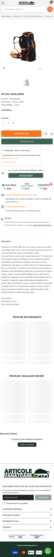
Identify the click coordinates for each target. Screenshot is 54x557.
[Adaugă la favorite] (46, 134)
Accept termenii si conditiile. (17, 503)
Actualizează (26, 175)
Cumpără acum (27, 141)
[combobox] (23, 9)
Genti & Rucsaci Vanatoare (33, 16)
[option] (27, 82)
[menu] (2, 3)
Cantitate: (5, 118)
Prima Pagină (6, 16)
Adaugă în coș (21, 134)
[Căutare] (27, 9)
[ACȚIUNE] (51, 134)
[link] (14, 358)
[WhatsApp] (47, 550)
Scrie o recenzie (27, 444)
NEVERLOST (15, 99)
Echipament (17, 16)
